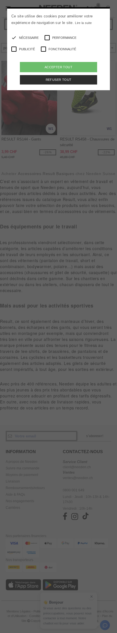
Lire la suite (83, 23)
